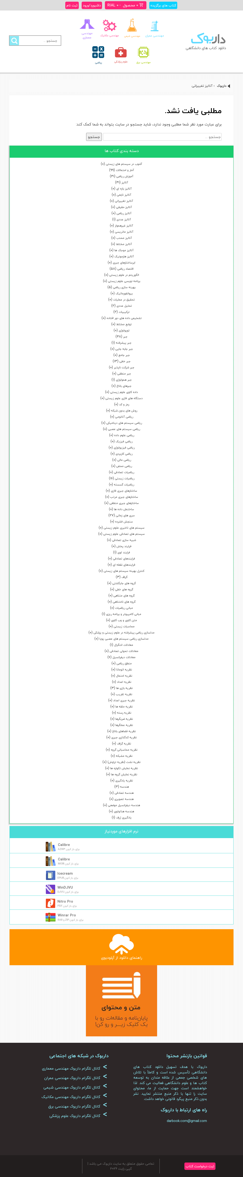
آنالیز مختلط (124, 244)
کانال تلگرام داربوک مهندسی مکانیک (74, 1097)
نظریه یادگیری (124, 780)
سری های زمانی (125, 515)
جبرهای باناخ (124, 385)
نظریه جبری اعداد (124, 700)
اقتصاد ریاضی (125, 268)
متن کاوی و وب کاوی (124, 620)
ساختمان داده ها (124, 509)
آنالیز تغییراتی (124, 200)
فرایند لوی (123, 552)
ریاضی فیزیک (124, 441)
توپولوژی (124, 330)
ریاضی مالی (124, 459)
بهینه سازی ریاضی (124, 287)
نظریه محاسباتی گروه (124, 749)
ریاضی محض (124, 466)
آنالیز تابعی (124, 194)
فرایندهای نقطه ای (124, 564)
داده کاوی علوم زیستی (124, 392)
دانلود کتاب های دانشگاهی (206, 48)
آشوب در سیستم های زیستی (124, 164)
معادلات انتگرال (123, 644)
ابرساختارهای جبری (124, 262)
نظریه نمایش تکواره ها (124, 768)
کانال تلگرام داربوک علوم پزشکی (78, 1115)
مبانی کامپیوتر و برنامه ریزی (123, 614)
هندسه (124, 786)
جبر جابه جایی (124, 348)
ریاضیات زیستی (124, 478)
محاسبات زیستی (124, 626)
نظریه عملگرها (124, 725)
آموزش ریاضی (124, 176)
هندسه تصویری (124, 799)
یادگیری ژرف (123, 817)
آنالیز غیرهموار (124, 225)
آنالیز (125, 182)
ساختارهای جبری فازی (124, 490)
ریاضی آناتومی (124, 416)
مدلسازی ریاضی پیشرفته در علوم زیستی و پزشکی (123, 632)
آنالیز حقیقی (124, 207)
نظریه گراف (124, 743)
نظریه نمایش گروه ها (124, 774)
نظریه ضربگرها (124, 718)
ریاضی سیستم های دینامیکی (124, 422)
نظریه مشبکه (124, 755)
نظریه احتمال (124, 675)
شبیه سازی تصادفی (124, 540)
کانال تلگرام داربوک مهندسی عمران (75, 1078)
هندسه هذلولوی (124, 811)
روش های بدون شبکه (124, 410)
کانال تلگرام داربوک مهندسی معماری (74, 1068)
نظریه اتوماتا (124, 669)
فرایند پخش (124, 546)
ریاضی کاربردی (124, 453)
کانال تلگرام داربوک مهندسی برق (77, 1106)
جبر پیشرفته (123, 342)
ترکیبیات (124, 311)
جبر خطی (125, 361)
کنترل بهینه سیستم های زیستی (124, 570)
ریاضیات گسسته (124, 484)
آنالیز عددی (124, 219)
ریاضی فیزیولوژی (124, 447)
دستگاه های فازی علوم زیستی (124, 398)
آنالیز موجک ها (124, 250)
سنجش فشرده (124, 521)
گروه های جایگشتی (124, 583)
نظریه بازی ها (124, 688)
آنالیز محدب (124, 237)
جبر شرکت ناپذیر (124, 367)
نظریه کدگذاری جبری (124, 737)
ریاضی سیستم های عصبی (124, 429)
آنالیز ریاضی (124, 213)
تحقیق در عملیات (124, 299)
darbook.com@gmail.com (187, 1121)
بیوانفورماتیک (124, 293)
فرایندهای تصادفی (124, 558)
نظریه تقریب (124, 694)
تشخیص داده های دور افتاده (124, 318)
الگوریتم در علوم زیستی (124, 274)
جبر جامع (124, 355)
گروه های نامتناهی (124, 601)
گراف (124, 577)
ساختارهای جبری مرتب (124, 496)
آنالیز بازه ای (124, 188)
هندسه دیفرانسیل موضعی (124, 805)
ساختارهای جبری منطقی (124, 503)
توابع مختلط (124, 324)
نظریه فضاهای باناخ (124, 731)
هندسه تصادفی (124, 792)
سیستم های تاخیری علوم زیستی (124, 527)
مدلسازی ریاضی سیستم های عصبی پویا (124, 638)
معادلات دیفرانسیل (124, 657)
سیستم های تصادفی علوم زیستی (124, 533)
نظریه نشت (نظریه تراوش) (123, 762)
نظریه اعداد (124, 681)
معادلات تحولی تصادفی (124, 651)
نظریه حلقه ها (124, 706)
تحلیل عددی (124, 305)
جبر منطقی (124, 373)
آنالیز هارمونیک (124, 256)
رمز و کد (124, 404)
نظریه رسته (124, 712)
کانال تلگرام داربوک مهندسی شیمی (75, 1087)
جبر (125, 336)
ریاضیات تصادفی (124, 472)
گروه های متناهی (124, 595)
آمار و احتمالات (125, 170)
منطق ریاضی (124, 663)
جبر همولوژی (124, 379)
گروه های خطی (124, 589)
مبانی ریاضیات (124, 607)
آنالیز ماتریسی (124, 231)
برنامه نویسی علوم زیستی (124, 281)
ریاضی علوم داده (124, 435)
